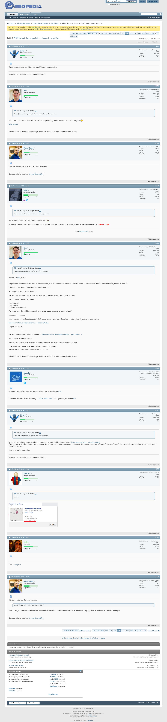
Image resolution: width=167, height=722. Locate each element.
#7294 (157, 186)
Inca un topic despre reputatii (19, 655)
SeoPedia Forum (143, 703)
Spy (35, 14)
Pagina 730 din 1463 (79, 33)
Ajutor (142, 2)
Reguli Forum (53, 694)
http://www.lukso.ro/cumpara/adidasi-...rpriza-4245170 (62, 335)
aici (18, 278)
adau (60, 391)
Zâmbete (53, 677)
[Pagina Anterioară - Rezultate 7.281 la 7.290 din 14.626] (97, 33)
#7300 (157, 576)
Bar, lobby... (55, 23)
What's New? (24, 14)
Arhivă (152, 703)
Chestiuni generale (23, 23)
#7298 (157, 469)
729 (122, 33)
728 (118, 33)
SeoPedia (90, 720)
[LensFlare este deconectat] (15, 478)
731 (131, 33)
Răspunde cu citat (153, 82)
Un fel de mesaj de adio (70, 638)
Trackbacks (53, 686)
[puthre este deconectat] (15, 546)
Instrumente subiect (143, 42)
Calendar (15, 17)
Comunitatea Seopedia (40, 23)
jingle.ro (18, 565)
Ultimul (72, 36)
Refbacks (12, 691)
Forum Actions (33, 17)
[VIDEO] (52, 681)
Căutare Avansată (154, 17)
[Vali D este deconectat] (15, 195)
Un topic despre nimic (16, 665)
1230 (152, 33)
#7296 (157, 368)
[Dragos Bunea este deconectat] (15, 152)
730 (127, 33)
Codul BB (53, 674)
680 (110, 33)
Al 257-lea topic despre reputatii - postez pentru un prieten (36, 38)
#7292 (157, 86)
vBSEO (90, 715)
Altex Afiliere (13, 124)
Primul (92, 33)
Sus (157, 703)
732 (135, 33)
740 (139, 33)
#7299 (157, 537)
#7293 (157, 143)
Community (22, 17)
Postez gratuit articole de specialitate (21, 660)
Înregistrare (152, 2)
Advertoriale (84, 232)
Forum (12, 14)
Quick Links (45, 17)
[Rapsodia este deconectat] (15, 376)
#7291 (157, 46)
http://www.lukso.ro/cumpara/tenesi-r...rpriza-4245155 (29, 323)
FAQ (9, 17)
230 (101, 33)
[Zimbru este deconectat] (14, 54)
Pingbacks (12, 688)
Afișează (154, 42)
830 (147, 33)
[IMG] (56, 679)
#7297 (157, 410)
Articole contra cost (44, 399)
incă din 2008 (36, 27)
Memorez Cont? (115, 4)
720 (114, 33)
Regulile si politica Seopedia (43, 29)
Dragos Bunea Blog (36, 174)
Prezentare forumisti (86, 29)
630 (106, 33)
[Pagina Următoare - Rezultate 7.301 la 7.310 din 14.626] (157, 33)
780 (143, 33)
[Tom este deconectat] (15, 95)
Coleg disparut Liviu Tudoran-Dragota (92, 638)
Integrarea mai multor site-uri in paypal (85, 442)
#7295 (157, 243)
